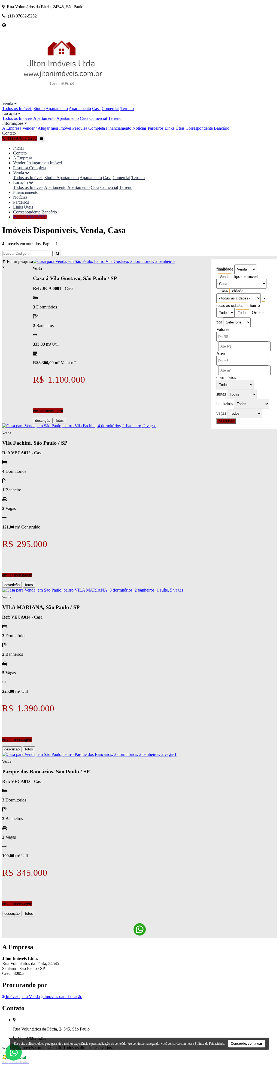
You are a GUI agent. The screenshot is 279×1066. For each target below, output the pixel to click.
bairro (255, 305)
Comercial (110, 108)
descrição (42, 420)
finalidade (224, 269)
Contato (9, 133)
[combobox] (224, 276)
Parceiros (155, 128)
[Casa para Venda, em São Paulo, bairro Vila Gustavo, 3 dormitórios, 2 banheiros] (104, 261)
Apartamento (57, 108)
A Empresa (11, 128)
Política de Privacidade (209, 1044)
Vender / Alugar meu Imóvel (46, 128)
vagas (221, 413)
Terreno (127, 108)
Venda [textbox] (224, 277)
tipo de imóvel (246, 276)
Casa (96, 108)
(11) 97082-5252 (32, 217)
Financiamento (118, 128)
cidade (237, 291)
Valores (222, 329)
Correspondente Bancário (207, 128)
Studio (39, 108)
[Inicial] (62, 98)
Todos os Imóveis (17, 108)
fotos (60, 420)
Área (220, 353)
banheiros (224, 403)
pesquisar (226, 421)
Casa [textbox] (224, 291)
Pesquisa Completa (88, 128)
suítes (221, 394)
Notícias (139, 128)
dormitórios (226, 377)
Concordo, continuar (246, 1044)
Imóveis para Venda (22, 996)
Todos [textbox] (242, 313)
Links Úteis (174, 128)
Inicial (18, 148)
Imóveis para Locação (62, 996)
